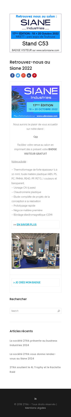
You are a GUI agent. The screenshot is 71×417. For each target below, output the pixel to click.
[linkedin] (35, 399)
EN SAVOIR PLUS (27, 224)
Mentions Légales (35, 408)
